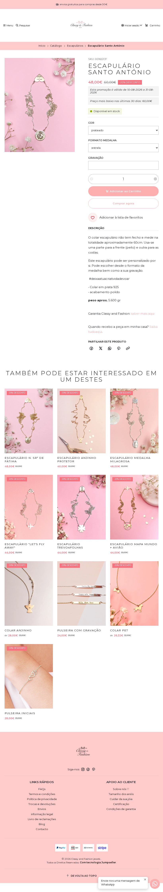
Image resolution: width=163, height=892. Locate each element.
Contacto (42, 829)
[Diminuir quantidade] (91, 179)
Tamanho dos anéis (121, 794)
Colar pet (119, 630)
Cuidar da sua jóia (121, 799)
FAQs (41, 789)
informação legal (42, 814)
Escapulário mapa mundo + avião (133, 545)
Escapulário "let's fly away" (25, 545)
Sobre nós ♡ (121, 789)
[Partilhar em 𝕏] (100, 348)
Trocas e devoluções (41, 804)
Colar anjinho (18, 630)
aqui (98, 332)
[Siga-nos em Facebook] (88, 769)
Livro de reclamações (42, 819)
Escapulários (75, 46)
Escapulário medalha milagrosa (130, 459)
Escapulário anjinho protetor (76, 459)
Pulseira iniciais (20, 713)
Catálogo (56, 46)
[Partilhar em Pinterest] (119, 348)
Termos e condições (42, 794)
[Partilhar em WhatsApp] (109, 348)
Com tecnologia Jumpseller (98, 862)
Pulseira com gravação (79, 630)
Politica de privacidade (42, 799)
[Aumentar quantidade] (155, 179)
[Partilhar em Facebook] (91, 348)
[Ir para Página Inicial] (81, 25)
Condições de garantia (121, 809)
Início (42, 46)
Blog (42, 824)
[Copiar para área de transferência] (128, 348)
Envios (42, 809)
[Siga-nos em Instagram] (83, 769)
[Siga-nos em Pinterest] (93, 769)
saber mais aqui (142, 313)
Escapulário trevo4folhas (70, 545)
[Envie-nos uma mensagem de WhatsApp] (155, 884)
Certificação (121, 804)
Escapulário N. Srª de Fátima (24, 459)
